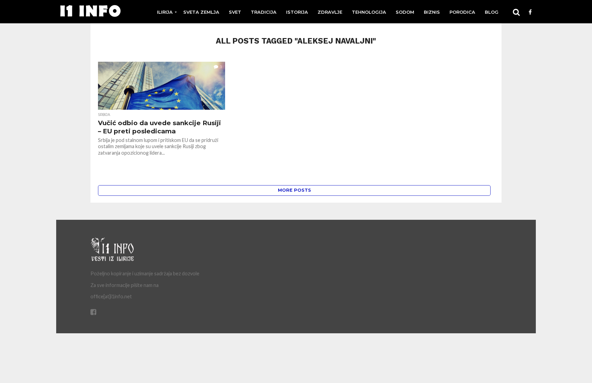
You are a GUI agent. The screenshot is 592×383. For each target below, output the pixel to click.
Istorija (297, 12)
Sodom (405, 12)
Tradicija (263, 12)
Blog (491, 12)
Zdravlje (330, 12)
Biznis (432, 12)
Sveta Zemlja (201, 12)
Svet (235, 12)
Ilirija (165, 12)
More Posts (294, 190)
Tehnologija (369, 12)
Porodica (462, 12)
